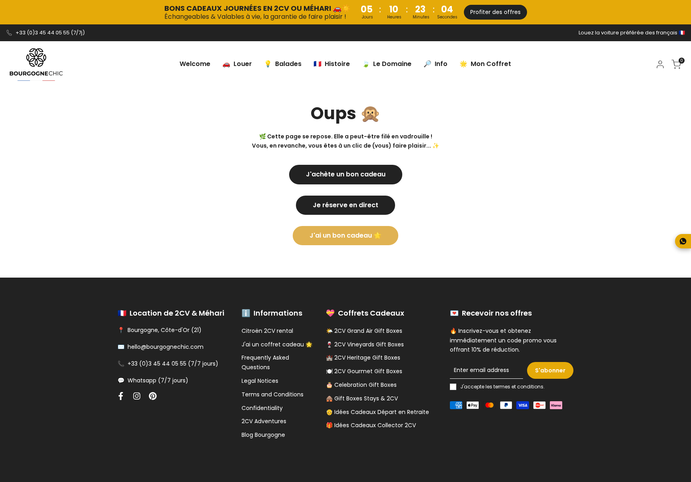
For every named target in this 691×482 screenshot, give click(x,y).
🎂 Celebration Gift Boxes (361, 385)
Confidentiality (262, 408)
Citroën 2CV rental (267, 331)
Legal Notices (260, 381)
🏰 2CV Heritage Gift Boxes (363, 358)
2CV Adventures (264, 421)
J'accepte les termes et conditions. (502, 386)
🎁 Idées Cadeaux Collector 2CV (371, 425)
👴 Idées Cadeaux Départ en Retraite (377, 412)
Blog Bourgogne (263, 435)
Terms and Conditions (273, 394)
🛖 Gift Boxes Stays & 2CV (362, 398)
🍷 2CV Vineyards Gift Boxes (365, 344)
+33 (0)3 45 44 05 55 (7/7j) (50, 32)
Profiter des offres (495, 12)
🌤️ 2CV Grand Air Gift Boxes (364, 331)
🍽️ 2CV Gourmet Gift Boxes (364, 371)
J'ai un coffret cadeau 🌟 (277, 344)
